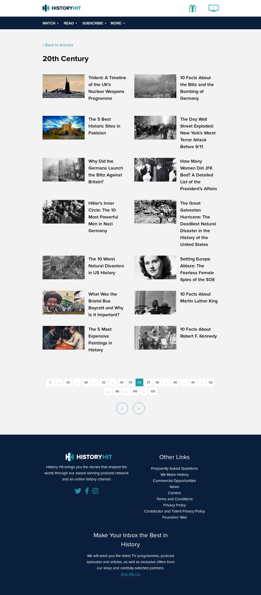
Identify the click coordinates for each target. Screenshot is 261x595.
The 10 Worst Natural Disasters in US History (106, 266)
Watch (49, 23)
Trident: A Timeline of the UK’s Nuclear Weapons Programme (107, 88)
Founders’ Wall (174, 517)
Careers (174, 493)
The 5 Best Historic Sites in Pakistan (104, 126)
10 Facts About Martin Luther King (199, 297)
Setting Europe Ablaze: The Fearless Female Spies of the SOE (197, 269)
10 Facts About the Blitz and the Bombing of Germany (197, 88)
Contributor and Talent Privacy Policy (174, 511)
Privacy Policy (174, 505)
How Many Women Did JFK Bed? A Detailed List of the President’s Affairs (198, 175)
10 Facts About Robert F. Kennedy (198, 332)
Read (69, 23)
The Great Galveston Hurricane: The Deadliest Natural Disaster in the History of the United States (198, 224)
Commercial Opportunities (174, 480)
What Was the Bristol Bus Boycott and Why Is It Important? (105, 304)
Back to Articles (58, 45)
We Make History (175, 474)
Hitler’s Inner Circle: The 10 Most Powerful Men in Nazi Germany (103, 217)
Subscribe (92, 23)
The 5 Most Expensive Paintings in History (100, 339)
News (174, 487)
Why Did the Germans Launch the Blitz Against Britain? (105, 171)
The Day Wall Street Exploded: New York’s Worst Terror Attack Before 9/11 (198, 133)
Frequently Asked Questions (174, 468)
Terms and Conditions (174, 499)
